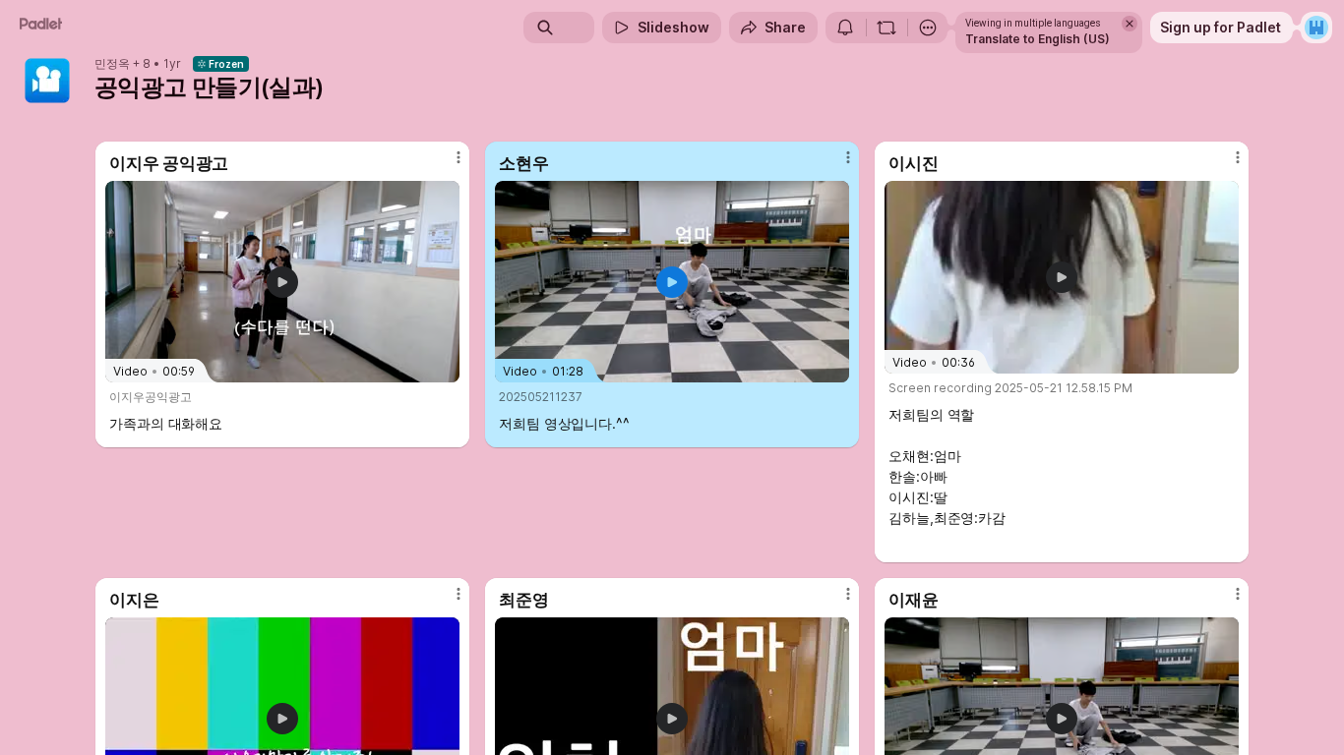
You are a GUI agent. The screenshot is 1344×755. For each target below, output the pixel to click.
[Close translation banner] (1129, 23)
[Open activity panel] (845, 27)
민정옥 (112, 64)
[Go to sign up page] (1316, 27)
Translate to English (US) (1037, 38)
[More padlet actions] (927, 27)
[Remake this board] (886, 27)
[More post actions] (458, 157)
